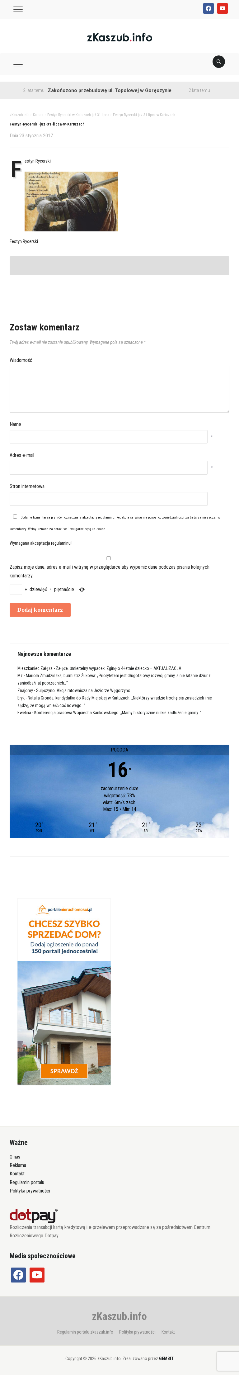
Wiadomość (21, 360)
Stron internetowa (27, 486)
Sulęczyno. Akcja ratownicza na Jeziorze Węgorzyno (83, 690)
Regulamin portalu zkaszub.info (85, 1332)
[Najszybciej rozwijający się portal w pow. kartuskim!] (119, 37)
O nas (15, 1157)
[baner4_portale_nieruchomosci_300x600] (64, 991)
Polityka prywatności (30, 1191)
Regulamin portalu (27, 1182)
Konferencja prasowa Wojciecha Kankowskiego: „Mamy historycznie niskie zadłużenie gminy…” (118, 712)
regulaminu (106, 517)
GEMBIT (166, 1358)
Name (15, 424)
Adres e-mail (22, 455)
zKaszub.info (119, 1316)
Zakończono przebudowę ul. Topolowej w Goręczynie (92, 90)
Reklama (18, 1165)
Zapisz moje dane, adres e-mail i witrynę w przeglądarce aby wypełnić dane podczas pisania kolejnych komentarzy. (109, 571)
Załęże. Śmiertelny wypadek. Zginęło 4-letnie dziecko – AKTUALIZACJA (118, 668)
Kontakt (17, 1174)
